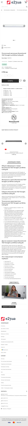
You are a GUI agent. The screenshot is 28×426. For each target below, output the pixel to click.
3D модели (3, 339)
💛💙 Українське (4, 349)
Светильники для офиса (9, 267)
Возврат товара (4, 344)
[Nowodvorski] (14, 123)
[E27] (14, 3)
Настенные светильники (6, 369)
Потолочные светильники (22, 10)
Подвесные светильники (6, 364)
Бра (2, 372)
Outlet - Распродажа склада (7, 387)
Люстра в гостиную (8, 266)
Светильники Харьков (9, 275)
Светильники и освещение (9, 10)
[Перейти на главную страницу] (1, 10)
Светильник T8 (7, 261)
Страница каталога (7, 47)
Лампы (2, 382)
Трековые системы (5, 366)
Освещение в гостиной (9, 264)
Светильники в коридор (9, 272)
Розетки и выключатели (6, 385)
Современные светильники (10, 273)
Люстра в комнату (8, 270)
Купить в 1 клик (5, 84)
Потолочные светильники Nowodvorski (12, 278)
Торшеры (3, 374)
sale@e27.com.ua (4, 406)
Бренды (2, 336)
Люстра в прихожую (8, 269)
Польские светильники (9, 277)
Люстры (2, 358)
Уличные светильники (5, 380)
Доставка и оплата (5, 328)
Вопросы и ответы (5, 333)
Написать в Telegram (7, 408)
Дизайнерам (3, 331)
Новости (3, 347)
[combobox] (14, 6)
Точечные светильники (6, 377)
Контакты (3, 325)
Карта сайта (3, 352)
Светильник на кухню (8, 262)
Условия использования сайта (7, 341)
